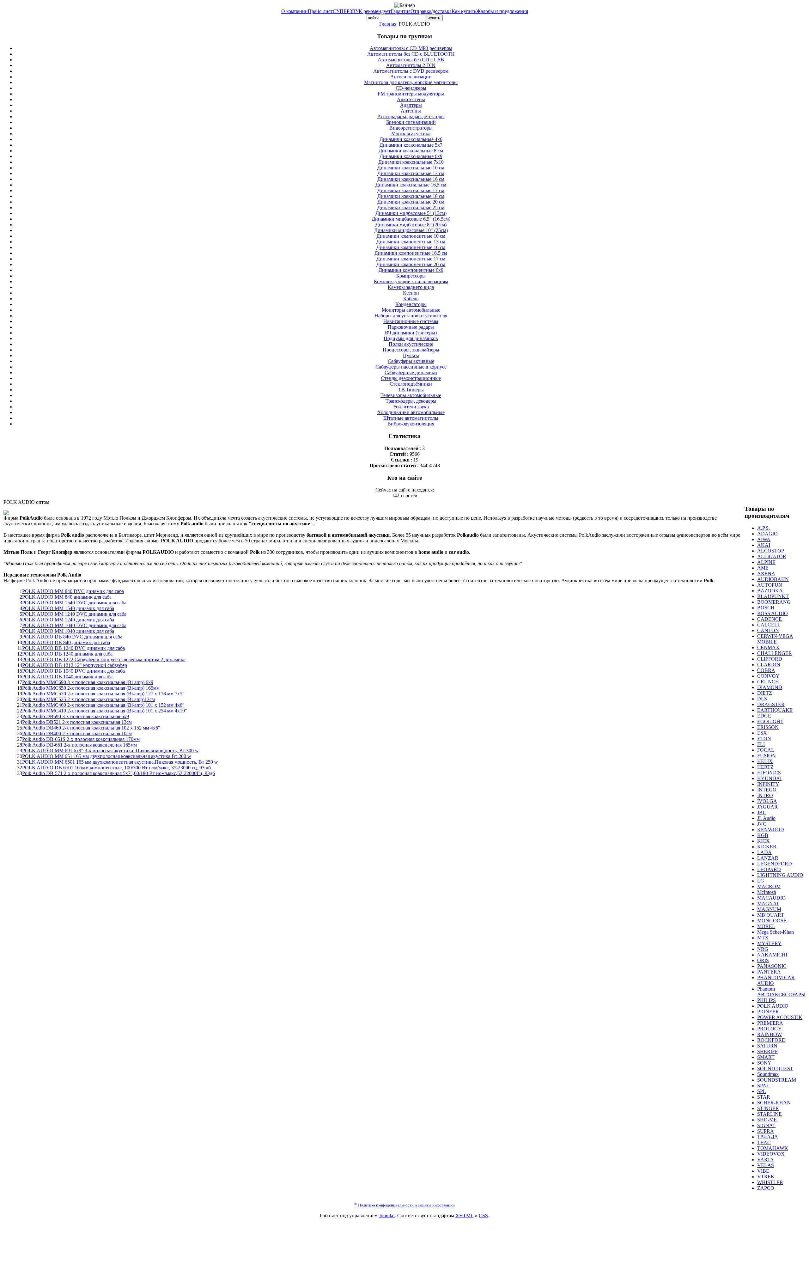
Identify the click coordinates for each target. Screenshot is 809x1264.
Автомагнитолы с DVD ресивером (410, 71)
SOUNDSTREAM (776, 1080)
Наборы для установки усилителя (410, 315)
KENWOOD (770, 829)
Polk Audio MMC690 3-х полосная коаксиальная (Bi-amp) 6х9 (87, 682)
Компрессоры (411, 275)
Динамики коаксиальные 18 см (410, 196)
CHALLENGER (774, 653)
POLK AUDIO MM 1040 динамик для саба (68, 631)
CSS (483, 1215)
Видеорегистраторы (411, 128)
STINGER (768, 1108)
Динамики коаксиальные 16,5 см (410, 184)
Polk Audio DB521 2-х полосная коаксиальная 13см (77, 722)
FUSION (766, 755)
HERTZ (765, 767)
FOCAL (765, 750)
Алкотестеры (411, 99)
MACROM (769, 886)
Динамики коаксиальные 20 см (410, 202)
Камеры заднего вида (411, 287)
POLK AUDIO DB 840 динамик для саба (66, 642)
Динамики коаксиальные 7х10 (411, 162)
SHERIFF (767, 1051)
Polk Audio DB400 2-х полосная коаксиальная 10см (77, 733)
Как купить (464, 11)
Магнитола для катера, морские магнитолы (411, 82)
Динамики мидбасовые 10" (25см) (411, 230)
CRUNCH (768, 681)
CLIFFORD (769, 659)
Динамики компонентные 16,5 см (410, 253)
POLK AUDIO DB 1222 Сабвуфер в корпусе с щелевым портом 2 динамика (104, 659)
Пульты (411, 355)
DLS (762, 698)
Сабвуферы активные (411, 361)
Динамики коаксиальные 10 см (410, 167)
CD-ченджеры (411, 88)
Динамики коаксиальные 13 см (410, 173)
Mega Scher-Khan (775, 932)
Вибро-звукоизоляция (410, 423)
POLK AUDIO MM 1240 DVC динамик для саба (74, 614)
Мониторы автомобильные (411, 310)
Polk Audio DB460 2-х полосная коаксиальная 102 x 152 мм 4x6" (91, 727)
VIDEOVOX (771, 1154)
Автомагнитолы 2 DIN (410, 65)
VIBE (763, 1171)
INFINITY (768, 784)
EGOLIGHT (770, 721)
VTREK (766, 1176)
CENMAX (768, 647)
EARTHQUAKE (775, 710)
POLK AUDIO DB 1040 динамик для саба (67, 676)
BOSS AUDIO (772, 613)
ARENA (766, 573)
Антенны (411, 110)
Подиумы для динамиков (411, 338)
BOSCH (766, 607)
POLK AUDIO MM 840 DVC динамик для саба (73, 591)
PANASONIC (772, 966)
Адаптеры (411, 105)
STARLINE (769, 1114)
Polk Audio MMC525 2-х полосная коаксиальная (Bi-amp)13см (88, 699)
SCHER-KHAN (774, 1102)
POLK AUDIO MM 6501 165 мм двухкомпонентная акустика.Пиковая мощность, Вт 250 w (120, 762)
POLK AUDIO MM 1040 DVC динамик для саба (74, 625)
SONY (764, 1063)
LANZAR (767, 858)
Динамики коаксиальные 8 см (411, 150)
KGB (762, 835)
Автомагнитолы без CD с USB (411, 59)
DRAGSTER (771, 704)
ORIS (763, 960)
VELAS (765, 1165)
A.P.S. (763, 528)
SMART (766, 1057)
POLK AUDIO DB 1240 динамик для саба (67, 653)
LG (760, 880)
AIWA (763, 539)
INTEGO (766, 789)
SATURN (767, 1045)
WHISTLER (770, 1182)
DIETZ (764, 693)
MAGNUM (769, 909)
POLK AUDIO (772, 1006)
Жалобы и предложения (502, 11)
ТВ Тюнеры (411, 389)
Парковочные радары (411, 327)
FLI (761, 744)
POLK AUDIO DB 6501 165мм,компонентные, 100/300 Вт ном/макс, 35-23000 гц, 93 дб (116, 767)
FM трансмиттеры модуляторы (411, 93)
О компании (294, 11)
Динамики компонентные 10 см (410, 236)
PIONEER (768, 1011)
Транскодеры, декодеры (411, 401)
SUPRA (765, 1131)
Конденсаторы (411, 304)
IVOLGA (767, 801)
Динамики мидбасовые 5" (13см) (411, 213)
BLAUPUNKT (773, 596)
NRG (762, 949)
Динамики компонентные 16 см (410, 247)
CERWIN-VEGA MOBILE (775, 638)
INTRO (765, 795)
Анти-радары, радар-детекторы (411, 116)
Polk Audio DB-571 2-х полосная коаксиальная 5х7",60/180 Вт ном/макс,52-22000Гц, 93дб (118, 773)
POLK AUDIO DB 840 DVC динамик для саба (72, 636)
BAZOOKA (770, 590)
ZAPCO (765, 1188)
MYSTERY (769, 943)
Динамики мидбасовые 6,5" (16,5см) (411, 219)
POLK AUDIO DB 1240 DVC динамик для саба (73, 648)
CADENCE (769, 619)
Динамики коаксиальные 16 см (410, 179)
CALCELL (769, 624)
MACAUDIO (771, 898)
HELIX (765, 761)
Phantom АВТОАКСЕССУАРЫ (781, 991)
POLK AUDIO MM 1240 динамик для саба (68, 619)
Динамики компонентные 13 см (410, 241)
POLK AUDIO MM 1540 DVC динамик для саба (74, 602)
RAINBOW (769, 1034)
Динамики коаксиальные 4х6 (411, 139)
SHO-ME (767, 1119)
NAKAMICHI (772, 954)
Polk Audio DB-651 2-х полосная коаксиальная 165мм (79, 745)
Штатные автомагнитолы (410, 418)
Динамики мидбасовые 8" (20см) (411, 224)
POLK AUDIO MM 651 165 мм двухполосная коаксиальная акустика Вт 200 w (106, 756)
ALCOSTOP (770, 550)
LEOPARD (769, 869)
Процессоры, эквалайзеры (411, 349)
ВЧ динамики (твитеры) (411, 332)
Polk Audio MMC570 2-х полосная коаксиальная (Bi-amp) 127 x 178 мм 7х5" (103, 693)
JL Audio (766, 818)
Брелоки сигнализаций (411, 122)
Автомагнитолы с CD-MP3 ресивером (411, 48)
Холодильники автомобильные (411, 412)
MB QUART (770, 915)
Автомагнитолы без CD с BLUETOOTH (411, 54)
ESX (762, 733)
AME (763, 568)
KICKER (766, 846)
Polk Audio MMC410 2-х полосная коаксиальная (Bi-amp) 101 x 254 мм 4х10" (104, 710)
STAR (763, 1097)
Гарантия (401, 11)
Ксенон (411, 293)
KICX (763, 841)
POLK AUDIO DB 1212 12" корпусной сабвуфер (74, 665)
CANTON (768, 630)
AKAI (763, 545)
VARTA (765, 1159)
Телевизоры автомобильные (410, 395)
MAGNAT (768, 903)
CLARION (768, 664)
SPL (761, 1091)
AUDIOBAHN (773, 579)
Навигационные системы (410, 321)
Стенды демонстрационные (411, 378)
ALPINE (766, 562)
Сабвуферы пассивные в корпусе (411, 366)
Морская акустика (410, 133)
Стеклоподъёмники (411, 384)
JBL (761, 812)
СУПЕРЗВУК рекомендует (362, 11)
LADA (764, 852)
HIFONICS (769, 772)
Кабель (410, 298)
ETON (764, 738)
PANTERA (769, 971)
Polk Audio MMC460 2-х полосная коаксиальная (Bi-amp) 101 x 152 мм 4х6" (103, 705)
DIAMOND (769, 687)
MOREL (766, 926)
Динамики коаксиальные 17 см (410, 190)
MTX (763, 937)
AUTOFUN (769, 585)
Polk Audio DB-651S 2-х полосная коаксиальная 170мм (81, 739)
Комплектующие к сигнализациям (411, 281)
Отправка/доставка (431, 11)
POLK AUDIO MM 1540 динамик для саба (68, 608)
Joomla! (387, 1215)
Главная (387, 24)
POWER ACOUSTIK (779, 1017)
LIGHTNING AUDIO (780, 875)
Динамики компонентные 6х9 (411, 270)
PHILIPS (766, 1000)
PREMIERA (770, 1023)
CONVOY (768, 676)
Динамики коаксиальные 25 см (410, 207)
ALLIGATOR (771, 556)
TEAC (764, 1142)
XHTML (464, 1215)
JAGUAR (767, 806)
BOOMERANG (774, 602)
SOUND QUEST (775, 1068)
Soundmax (768, 1074)
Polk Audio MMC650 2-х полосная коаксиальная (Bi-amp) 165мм (91, 688)
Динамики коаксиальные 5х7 (411, 145)
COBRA (766, 670)
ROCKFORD (771, 1040)
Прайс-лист (320, 11)
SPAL (763, 1085)
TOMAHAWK (772, 1148)
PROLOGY (769, 1028)
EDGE (764, 715)
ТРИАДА (767, 1136)
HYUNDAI (769, 778)
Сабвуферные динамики (411, 372)
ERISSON (768, 727)
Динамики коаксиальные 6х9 (411, 156)
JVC (761, 824)
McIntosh (766, 892)
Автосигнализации (411, 76)
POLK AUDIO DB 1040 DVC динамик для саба (73, 671)
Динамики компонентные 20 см (410, 264)
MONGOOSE (772, 920)
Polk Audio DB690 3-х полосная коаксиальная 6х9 (75, 716)
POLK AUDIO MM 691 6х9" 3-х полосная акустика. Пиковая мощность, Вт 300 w (110, 750)
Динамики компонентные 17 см (410, 258)
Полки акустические (411, 344)
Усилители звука (411, 406)
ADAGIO (767, 533)
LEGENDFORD (774, 863)
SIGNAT (766, 1125)
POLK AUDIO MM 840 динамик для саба (67, 597)
